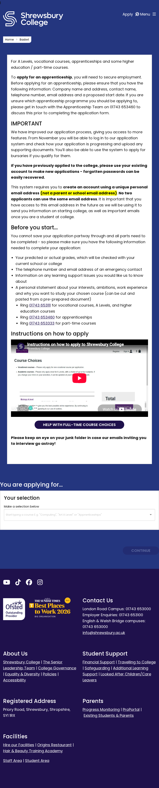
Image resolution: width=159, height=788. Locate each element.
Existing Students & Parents (109, 715)
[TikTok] (18, 583)
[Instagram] (40, 583)
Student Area (37, 760)
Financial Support (99, 662)
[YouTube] (6, 583)
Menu (145, 14)
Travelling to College (137, 662)
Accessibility (14, 680)
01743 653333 (41, 323)
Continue (141, 550)
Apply (128, 14)
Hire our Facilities (18, 744)
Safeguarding (97, 668)
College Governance (57, 668)
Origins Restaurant (54, 744)
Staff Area (12, 760)
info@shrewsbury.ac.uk (104, 632)
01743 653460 (42, 317)
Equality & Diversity (22, 674)
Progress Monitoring (101, 709)
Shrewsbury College (21, 662)
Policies (50, 674)
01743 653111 (40, 305)
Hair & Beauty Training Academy (33, 750)
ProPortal (131, 709)
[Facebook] (29, 583)
